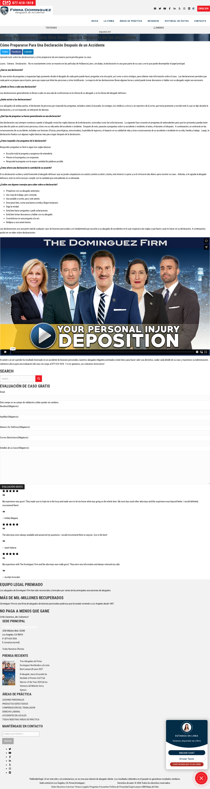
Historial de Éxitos (177, 21)
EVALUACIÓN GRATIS (12, 486)
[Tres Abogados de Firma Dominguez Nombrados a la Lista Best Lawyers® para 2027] (8, 665)
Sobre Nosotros (58, 786)
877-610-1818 (22, 3)
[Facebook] (169, 8)
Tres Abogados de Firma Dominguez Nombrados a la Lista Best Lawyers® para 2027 (34, 665)
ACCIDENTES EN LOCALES (14, 715)
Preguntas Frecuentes (99, 786)
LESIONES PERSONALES (13, 699)
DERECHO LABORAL (11, 711)
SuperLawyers (135, 786)
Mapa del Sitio (152, 786)
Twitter (5, 51)
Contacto (200, 21)
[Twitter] (160, 8)
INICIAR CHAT (187, 752)
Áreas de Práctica (131, 21)
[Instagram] (184, 8)
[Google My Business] (189, 8)
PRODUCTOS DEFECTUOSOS (15, 703)
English (204, 8)
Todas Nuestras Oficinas (13, 649)
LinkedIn (28, 51)
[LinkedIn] (174, 8)
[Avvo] (194, 8)
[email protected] (12, 642)
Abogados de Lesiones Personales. (101, 783)
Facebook (16, 51)
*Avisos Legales (82, 786)
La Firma (109, 21)
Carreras (70, 786)
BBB (144, 786)
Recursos (153, 21)
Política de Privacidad (119, 786)
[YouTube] (165, 8)
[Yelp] (179, 8)
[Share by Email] (155, 8)
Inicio (94, 21)
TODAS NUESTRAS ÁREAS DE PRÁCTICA (20, 719)
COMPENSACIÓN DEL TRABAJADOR (18, 707)
